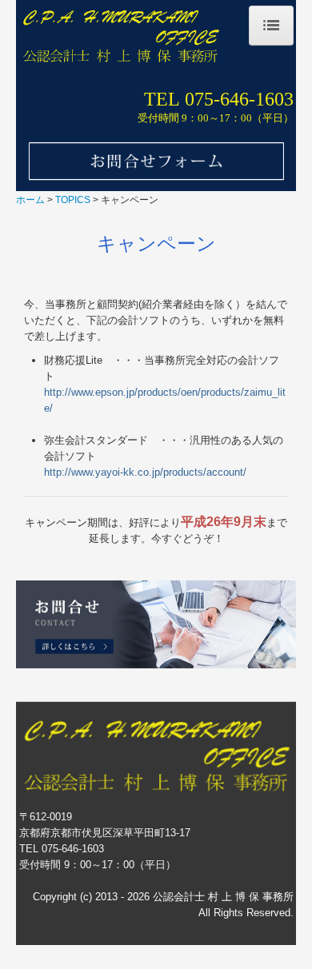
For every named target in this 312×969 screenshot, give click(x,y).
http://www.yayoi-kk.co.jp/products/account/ (145, 472)
